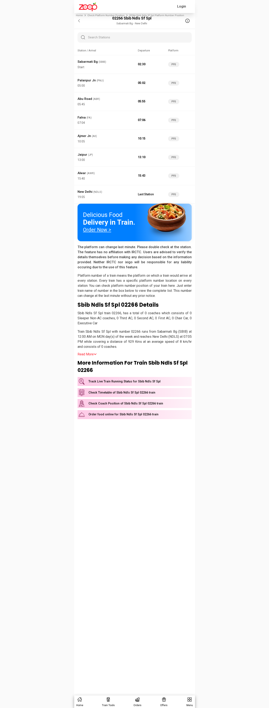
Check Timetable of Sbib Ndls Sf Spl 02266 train (121, 392)
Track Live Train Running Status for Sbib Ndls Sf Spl (124, 381)
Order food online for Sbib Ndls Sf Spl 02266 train (123, 414)
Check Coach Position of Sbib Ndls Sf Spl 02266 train (125, 403)
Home (79, 15)
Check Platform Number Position (106, 15)
